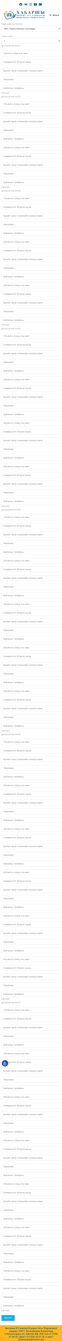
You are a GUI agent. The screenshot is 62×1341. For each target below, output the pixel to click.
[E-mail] (40, 4)
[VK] (25, 4)
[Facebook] (21, 4)
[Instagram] (30, 4)
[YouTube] (35, 4)
